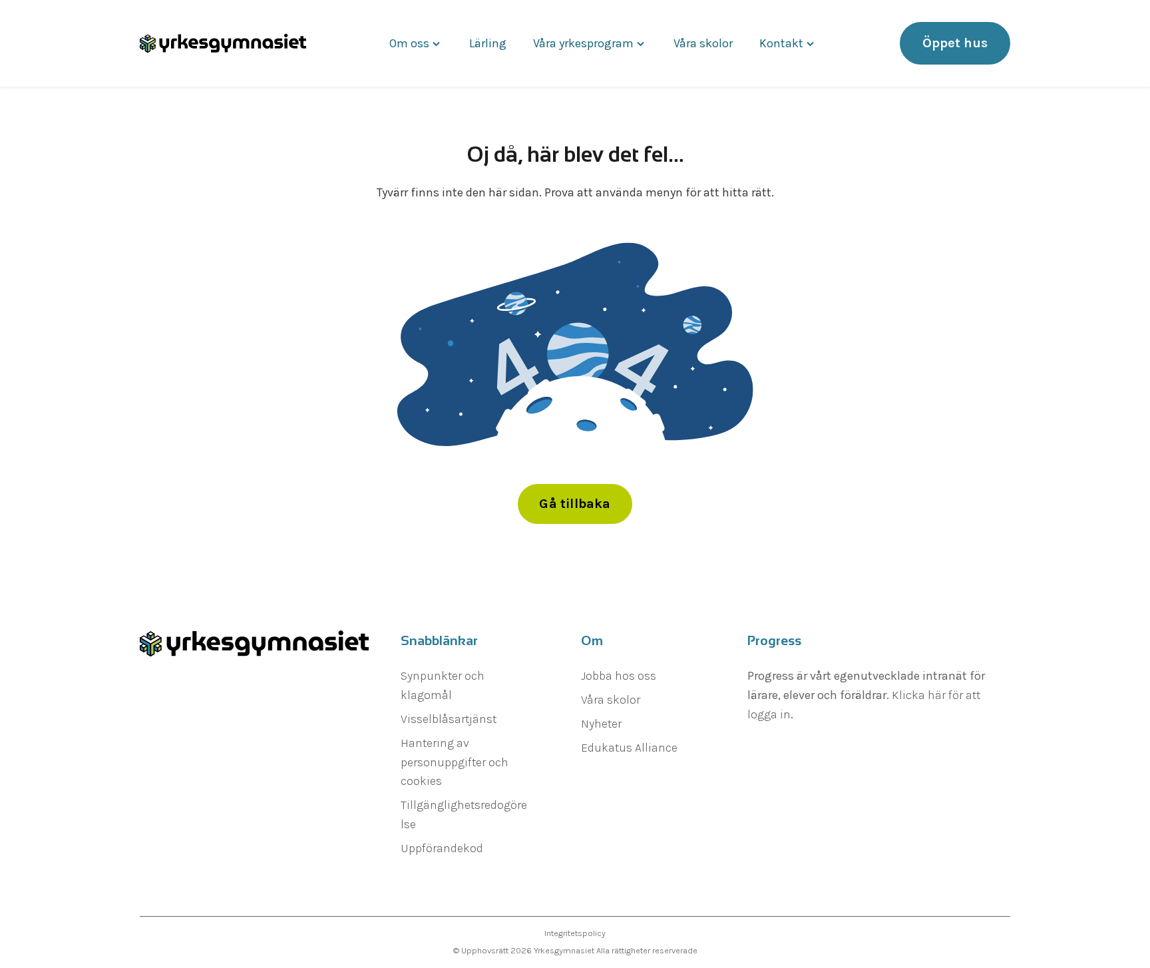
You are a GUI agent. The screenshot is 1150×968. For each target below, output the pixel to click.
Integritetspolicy (575, 933)
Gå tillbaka (574, 503)
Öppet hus (955, 43)
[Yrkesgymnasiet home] (223, 43)
